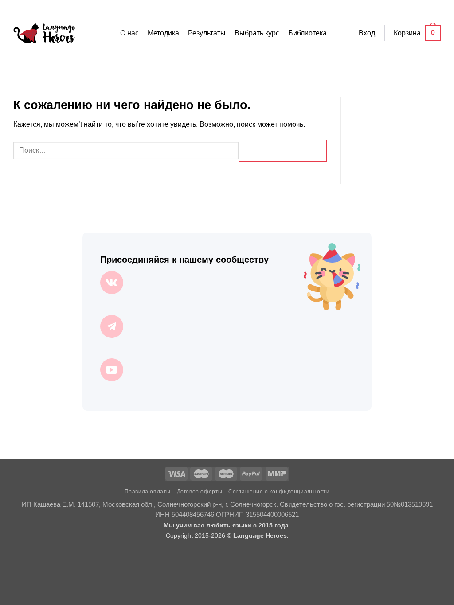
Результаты (207, 33)
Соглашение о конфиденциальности (278, 492)
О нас (129, 33)
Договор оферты (200, 492)
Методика (163, 33)
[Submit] (283, 151)
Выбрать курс (257, 33)
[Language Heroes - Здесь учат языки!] (44, 33)
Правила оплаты (148, 492)
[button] (367, 33)
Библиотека (307, 33)
